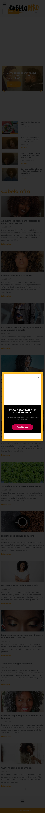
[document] (22, 406)
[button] (38, 377)
